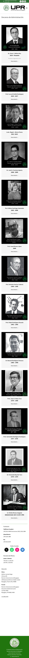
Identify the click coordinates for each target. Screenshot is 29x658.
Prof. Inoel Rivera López (15, 246)
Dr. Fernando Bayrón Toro (14, 475)
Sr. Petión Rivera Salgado (14, 513)
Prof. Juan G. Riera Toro (15, 398)
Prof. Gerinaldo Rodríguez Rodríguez (14, 437)
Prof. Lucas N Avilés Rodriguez (14, 94)
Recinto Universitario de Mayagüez (14, 651)
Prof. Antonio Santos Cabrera (14, 284)
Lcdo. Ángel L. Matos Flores (14, 132)
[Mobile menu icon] (27, 8)
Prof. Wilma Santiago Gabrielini (14, 208)
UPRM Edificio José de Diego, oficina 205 (11, 1)
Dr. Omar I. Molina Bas (14, 53)
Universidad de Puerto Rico (14, 653)
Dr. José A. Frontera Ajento (14, 170)
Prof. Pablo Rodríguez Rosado (14, 322)
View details (14, 61)
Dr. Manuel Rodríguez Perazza (14, 360)
